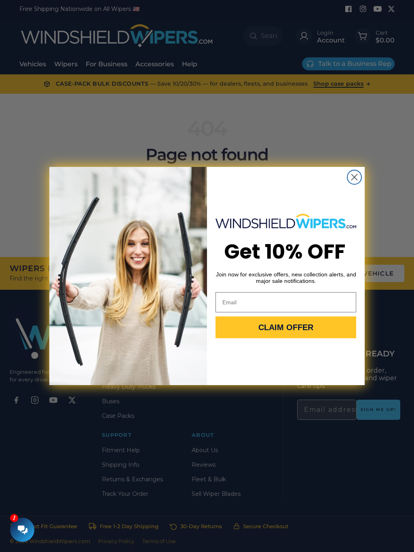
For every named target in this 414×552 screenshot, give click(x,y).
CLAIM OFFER (285, 327)
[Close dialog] (354, 177)
